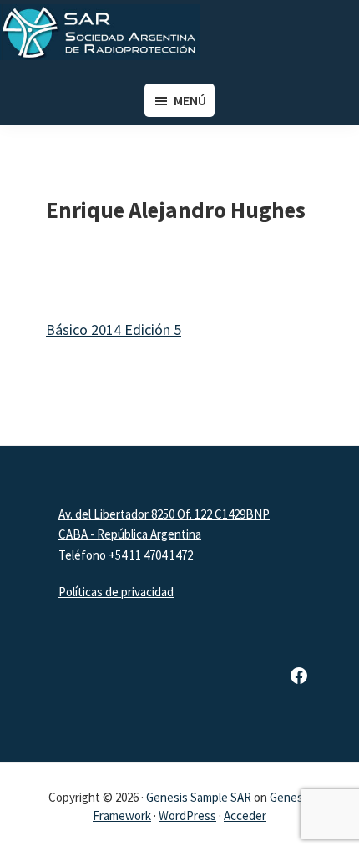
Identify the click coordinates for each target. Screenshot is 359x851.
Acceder (245, 815)
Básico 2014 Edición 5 (113, 329)
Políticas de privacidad (116, 592)
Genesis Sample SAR (198, 797)
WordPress (187, 815)
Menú (190, 100)
